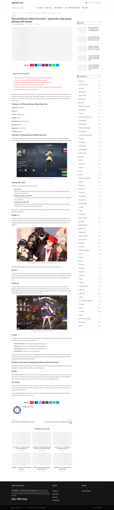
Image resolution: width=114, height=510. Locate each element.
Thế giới (90, 282)
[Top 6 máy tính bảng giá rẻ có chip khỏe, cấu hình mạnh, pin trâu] (82, 67)
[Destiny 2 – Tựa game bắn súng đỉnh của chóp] (21, 459)
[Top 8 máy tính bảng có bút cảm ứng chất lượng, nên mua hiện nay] (82, 58)
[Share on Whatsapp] (98, 2)
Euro (90, 171)
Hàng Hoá (90, 185)
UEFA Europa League (90, 318)
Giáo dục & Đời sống (90, 178)
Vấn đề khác (56, 500)
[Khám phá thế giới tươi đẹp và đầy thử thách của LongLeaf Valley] (41, 438)
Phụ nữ (90, 254)
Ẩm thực (90, 81)
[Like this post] (86, 2)
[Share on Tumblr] (94, 2)
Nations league (90, 225)
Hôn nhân (90, 189)
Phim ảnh (90, 246)
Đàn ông (90, 156)
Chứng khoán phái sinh (90, 135)
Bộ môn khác (90, 95)
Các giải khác (90, 120)
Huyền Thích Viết (20, 24)
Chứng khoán (90, 131)
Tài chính (90, 272)
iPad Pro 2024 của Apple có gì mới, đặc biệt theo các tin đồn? (94, 48)
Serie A (90, 261)
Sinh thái (90, 264)
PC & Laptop (39, 8)
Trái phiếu (90, 304)
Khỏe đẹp (90, 192)
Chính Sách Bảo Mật (97, 507)
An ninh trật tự (90, 84)
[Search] (101, 8)
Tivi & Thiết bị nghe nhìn (72, 8)
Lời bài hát (90, 214)
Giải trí (21, 13)
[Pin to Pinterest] (92, 2)
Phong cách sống (90, 250)
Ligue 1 (90, 210)
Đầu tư (90, 160)
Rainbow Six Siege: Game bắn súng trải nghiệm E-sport (29, 85)
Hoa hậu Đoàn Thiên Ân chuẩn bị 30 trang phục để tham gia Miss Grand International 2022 (38, 87)
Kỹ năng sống (90, 203)
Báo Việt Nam (25, 507)
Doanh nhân (90, 153)
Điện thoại (49, 8)
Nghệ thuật (90, 232)
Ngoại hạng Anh (90, 236)
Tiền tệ (90, 297)
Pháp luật (90, 243)
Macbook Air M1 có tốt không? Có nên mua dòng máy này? (93, 29)
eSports (90, 167)
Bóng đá (90, 102)
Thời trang (90, 293)
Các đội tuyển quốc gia (90, 117)
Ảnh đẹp (90, 88)
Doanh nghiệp (90, 149)
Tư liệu (90, 308)
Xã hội (90, 326)
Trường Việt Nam (86, 491)
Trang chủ (14, 13)
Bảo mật (55, 497)
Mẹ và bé (90, 221)
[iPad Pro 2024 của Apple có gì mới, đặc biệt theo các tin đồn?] (82, 49)
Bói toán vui (90, 99)
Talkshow (90, 275)
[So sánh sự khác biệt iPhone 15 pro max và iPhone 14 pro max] (82, 39)
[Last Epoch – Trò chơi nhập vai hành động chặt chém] (62, 438)
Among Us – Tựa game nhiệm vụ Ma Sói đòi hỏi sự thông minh (31, 80)
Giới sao (90, 182)
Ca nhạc (90, 113)
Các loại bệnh (90, 124)
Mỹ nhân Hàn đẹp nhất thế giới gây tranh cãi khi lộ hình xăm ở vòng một (33, 82)
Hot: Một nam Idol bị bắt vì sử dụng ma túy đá (26, 89)
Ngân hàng (90, 228)
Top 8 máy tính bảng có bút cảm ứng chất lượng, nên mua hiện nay (93, 58)
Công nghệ (90, 142)
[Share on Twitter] (90, 2)
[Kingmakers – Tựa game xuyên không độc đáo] (62, 459)
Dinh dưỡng (90, 146)
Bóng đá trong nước (90, 106)
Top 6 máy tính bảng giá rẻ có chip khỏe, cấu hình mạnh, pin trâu (93, 67)
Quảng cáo (55, 491)
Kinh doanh (90, 200)
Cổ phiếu (90, 138)
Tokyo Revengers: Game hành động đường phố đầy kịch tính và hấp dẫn (33, 78)
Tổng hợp (85, 8)
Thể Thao (90, 290)
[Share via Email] (100, 2)
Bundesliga (90, 110)
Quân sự (90, 257)
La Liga (90, 207)
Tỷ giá (90, 315)
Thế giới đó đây (90, 286)
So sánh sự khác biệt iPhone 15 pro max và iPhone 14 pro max (94, 38)
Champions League (90, 128)
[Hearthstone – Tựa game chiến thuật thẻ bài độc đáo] (21, 438)
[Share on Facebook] (88, 2)
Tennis (90, 279)
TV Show (90, 311)
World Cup (90, 322)
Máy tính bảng (58, 8)
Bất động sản (90, 92)
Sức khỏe (90, 268)
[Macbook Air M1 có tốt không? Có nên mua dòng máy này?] (82, 30)
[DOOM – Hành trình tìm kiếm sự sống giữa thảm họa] (41, 459)
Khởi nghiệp (90, 196)
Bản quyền (55, 494)
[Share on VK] (96, 2)
